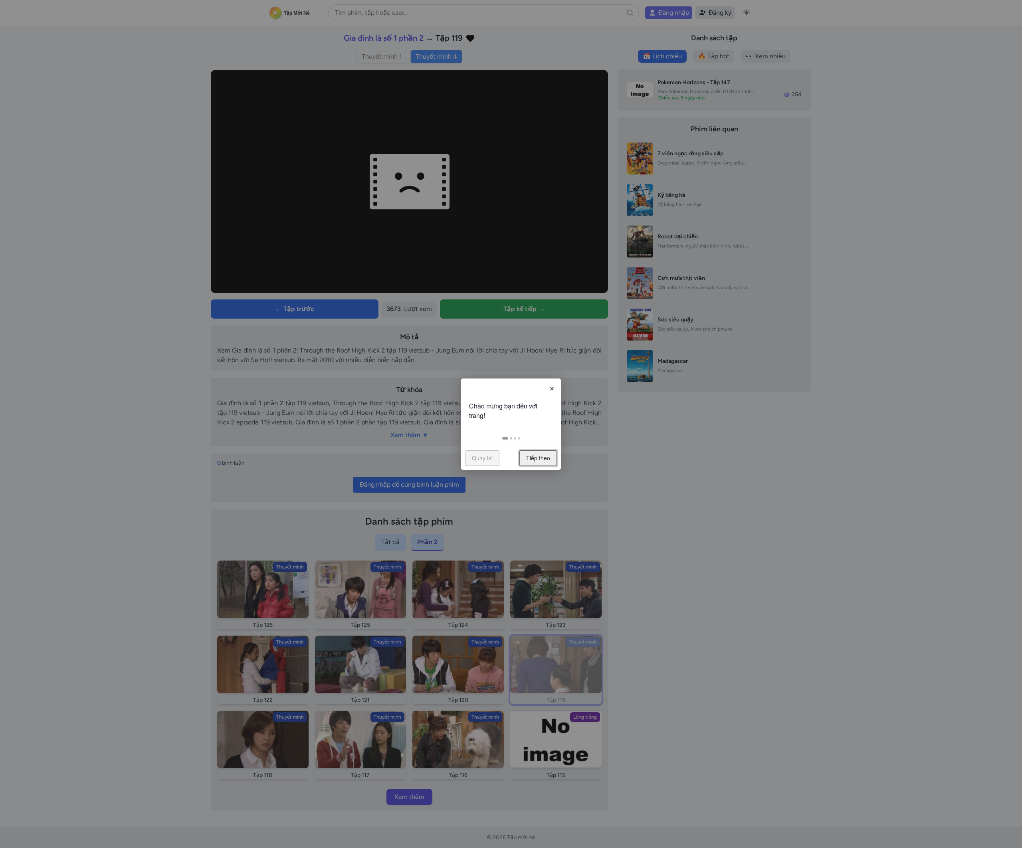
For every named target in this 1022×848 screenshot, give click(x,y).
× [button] (552, 387)
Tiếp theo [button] (538, 458)
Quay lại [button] (482, 458)
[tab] (505, 438)
